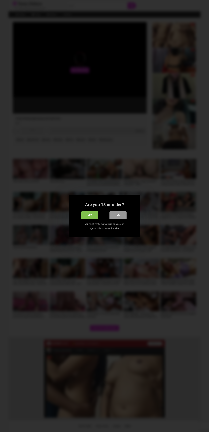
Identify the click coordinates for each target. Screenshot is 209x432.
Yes (90, 215)
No (118, 215)
